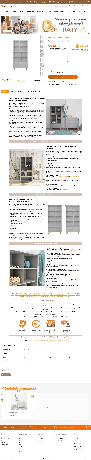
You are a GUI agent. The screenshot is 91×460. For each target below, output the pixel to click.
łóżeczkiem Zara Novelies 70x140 (66, 250)
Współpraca (76, 449)
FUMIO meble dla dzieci (5, 13)
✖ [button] (89, 1)
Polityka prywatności (5, 440)
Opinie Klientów (77, 441)
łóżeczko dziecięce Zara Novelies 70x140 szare (28, 295)
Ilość (49, 69)
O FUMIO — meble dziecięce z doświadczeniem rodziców (80, 447)
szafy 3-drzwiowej (74, 176)
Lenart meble (22, 451)
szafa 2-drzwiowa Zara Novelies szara (50, 293)
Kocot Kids (21, 449)
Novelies (21, 448)
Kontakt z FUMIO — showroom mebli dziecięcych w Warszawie (81, 437)
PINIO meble (22, 436)
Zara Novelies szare (28, 113)
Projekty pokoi (77, 440)
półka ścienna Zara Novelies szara (38, 296)
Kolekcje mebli (13, 13)
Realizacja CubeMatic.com (45, 458)
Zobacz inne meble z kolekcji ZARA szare (58, 41)
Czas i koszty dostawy (60, 440)
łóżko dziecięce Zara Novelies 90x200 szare (54, 295)
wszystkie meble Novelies (49, 340)
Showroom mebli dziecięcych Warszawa (80, 444)
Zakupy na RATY (59, 438)
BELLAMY (21, 442)
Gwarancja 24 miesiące (6, 436)
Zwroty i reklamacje (5, 444)
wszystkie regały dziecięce (62, 340)
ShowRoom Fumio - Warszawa (12, 427)
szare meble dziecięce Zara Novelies (29, 293)
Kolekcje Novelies (21, 13)
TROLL (20, 446)
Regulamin (3, 442)
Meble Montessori (23, 438)
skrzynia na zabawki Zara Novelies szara (60, 296)
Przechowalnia (41, 440)
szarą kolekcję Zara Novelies (36, 340)
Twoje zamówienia (41, 436)
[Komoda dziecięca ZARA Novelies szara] (19, 401)
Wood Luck (21, 440)
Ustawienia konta (41, 438)
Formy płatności (59, 436)
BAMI (20, 444)
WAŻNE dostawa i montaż (6, 438)
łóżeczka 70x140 (64, 176)
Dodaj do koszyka (64, 77)
